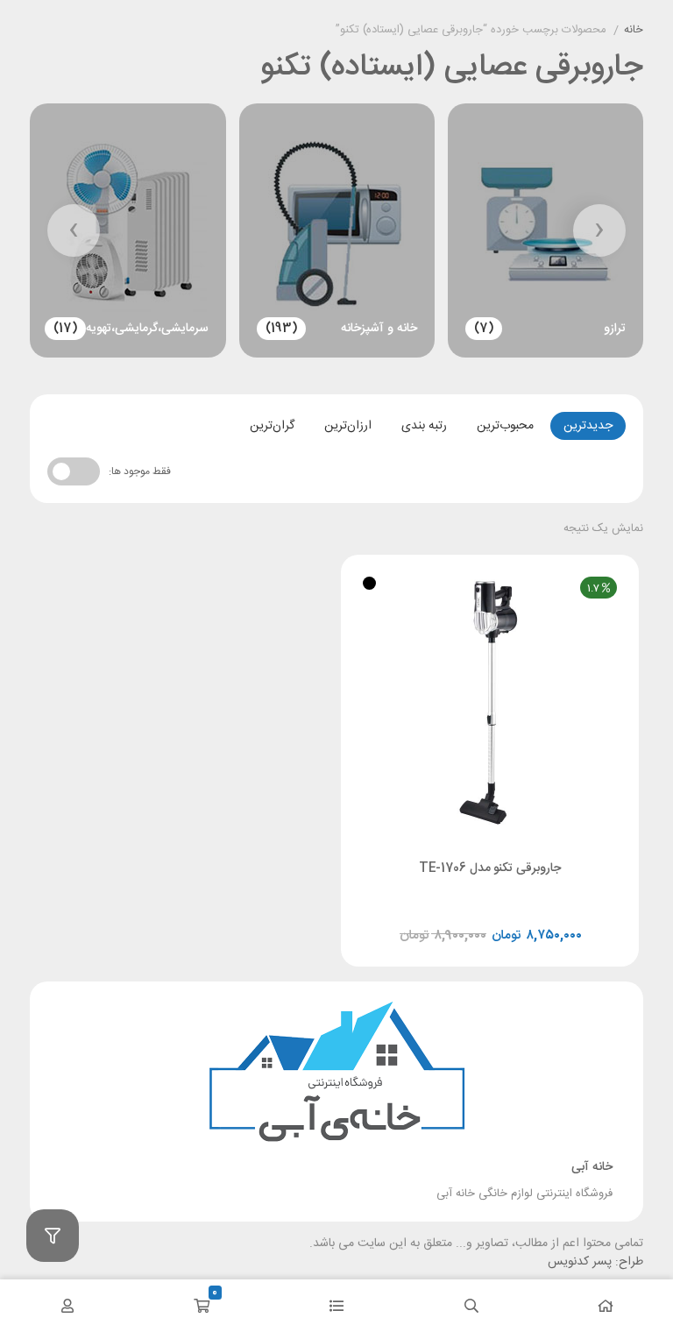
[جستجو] (471, 1305)
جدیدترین (588, 425)
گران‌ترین (272, 425)
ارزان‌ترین (348, 425)
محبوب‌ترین (505, 425)
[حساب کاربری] (67, 1305)
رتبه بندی (424, 425)
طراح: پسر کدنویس (595, 1262)
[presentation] (599, 230)
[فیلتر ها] (52, 1235)
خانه (633, 30)
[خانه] (605, 1305)
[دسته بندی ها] (336, 1305)
